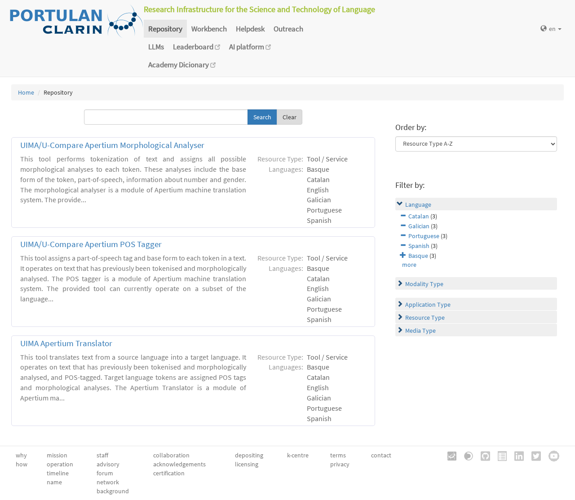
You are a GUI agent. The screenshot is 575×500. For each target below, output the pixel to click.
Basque (418, 256)
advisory (108, 464)
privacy (339, 464)
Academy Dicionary (179, 65)
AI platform (247, 47)
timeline (58, 473)
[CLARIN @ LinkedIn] (516, 456)
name (54, 482)
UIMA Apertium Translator (66, 343)
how (21, 464)
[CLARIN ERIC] (448, 456)
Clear (289, 117)
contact (381, 455)
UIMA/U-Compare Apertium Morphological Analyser (112, 145)
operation (60, 464)
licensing (246, 464)
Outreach (288, 29)
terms (338, 455)
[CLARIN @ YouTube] (550, 456)
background (113, 491)
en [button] (553, 29)
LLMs (156, 47)
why (21, 455)
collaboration (171, 455)
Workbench (209, 29)
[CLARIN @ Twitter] (533, 456)
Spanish (418, 246)
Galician (418, 226)
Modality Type (424, 284)
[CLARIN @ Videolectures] (465, 456)
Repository (165, 29)
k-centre (298, 455)
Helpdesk (250, 29)
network (108, 482)
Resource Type (425, 317)
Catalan (418, 216)
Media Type (420, 330)
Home (26, 92)
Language (418, 204)
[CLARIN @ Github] (482, 456)
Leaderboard (194, 47)
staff (102, 455)
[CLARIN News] (499, 456)
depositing (249, 455)
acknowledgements (179, 464)
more (409, 265)
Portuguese (423, 236)
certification (169, 473)
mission (57, 455)
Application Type (428, 304)
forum (105, 473)
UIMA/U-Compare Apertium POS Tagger (91, 244)
